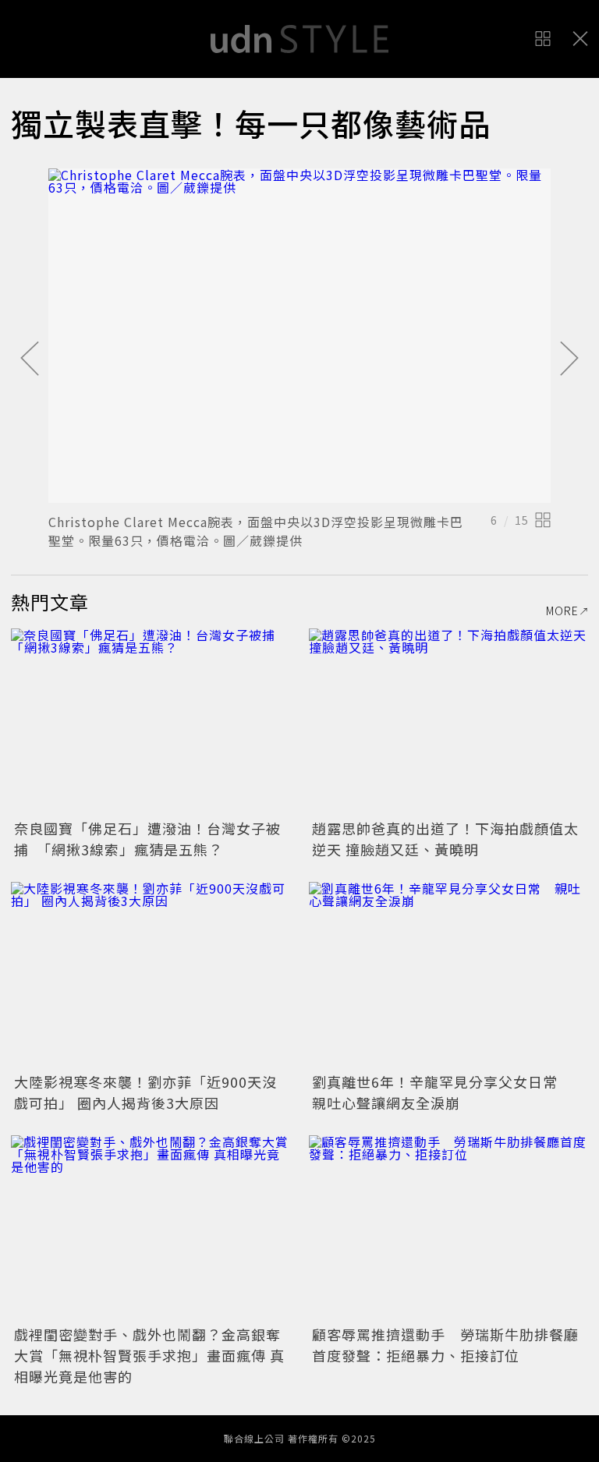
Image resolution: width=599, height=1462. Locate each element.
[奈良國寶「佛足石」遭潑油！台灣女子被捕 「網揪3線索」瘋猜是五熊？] (150, 721)
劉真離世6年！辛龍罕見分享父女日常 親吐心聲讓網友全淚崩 (442, 1092)
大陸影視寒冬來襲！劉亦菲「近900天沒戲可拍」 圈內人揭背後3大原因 (145, 1092)
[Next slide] (569, 359)
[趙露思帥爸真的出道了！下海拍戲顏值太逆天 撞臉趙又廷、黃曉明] (448, 721)
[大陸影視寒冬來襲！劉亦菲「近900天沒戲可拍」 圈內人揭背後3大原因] (150, 975)
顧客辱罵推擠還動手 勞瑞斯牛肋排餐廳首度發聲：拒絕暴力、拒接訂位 (445, 1344)
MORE (562, 610)
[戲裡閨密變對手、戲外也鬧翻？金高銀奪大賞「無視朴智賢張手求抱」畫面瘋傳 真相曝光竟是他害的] (150, 1228)
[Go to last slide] (29, 359)
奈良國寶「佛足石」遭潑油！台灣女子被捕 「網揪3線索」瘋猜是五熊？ (147, 838)
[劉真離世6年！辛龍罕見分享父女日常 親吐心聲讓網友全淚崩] (448, 975)
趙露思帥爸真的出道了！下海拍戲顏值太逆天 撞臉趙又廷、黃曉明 (445, 838)
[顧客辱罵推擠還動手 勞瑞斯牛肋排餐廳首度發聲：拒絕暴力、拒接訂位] (448, 1228)
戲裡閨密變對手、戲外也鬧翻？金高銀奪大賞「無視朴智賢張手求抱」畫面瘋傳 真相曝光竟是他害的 (149, 1355)
